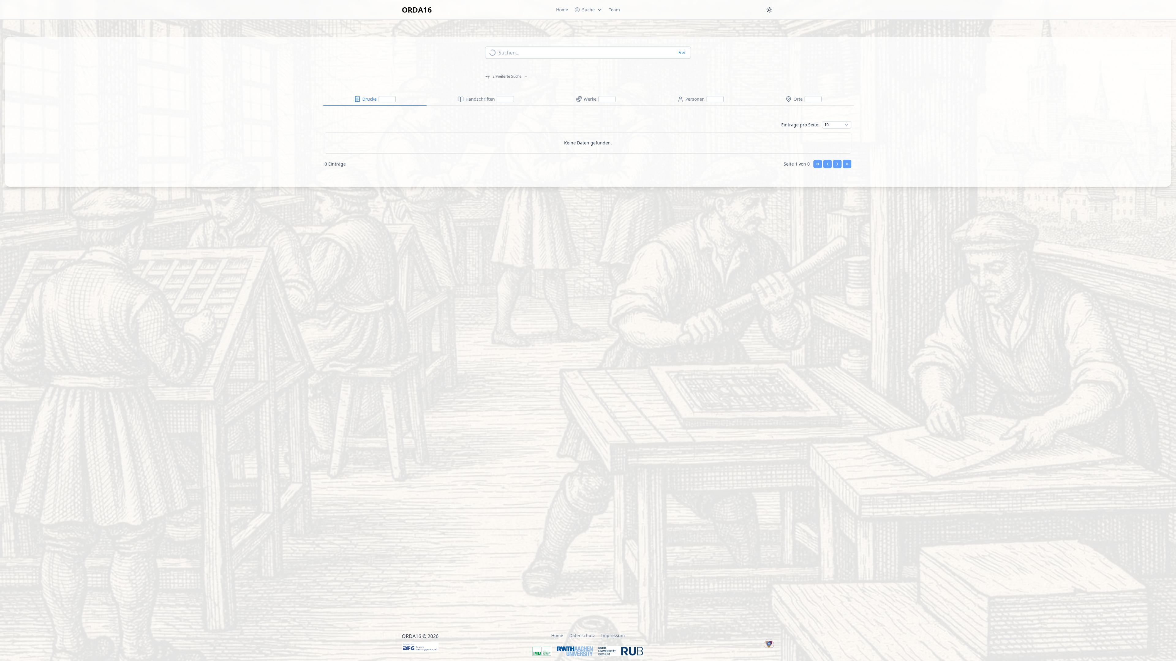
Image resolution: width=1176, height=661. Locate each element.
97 (826, 294)
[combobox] (836, 125)
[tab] (375, 99)
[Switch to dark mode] (769, 10)
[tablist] (588, 99)
